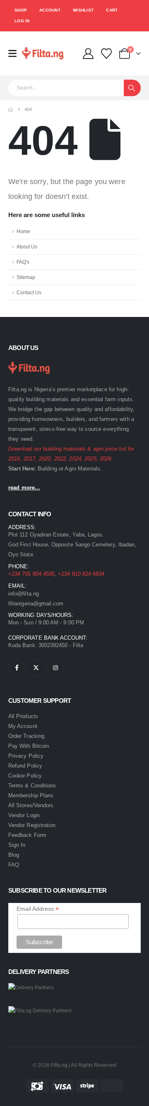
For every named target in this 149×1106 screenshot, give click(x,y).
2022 (60, 459)
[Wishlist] (106, 53)
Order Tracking (26, 736)
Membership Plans (30, 795)
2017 (30, 459)
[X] (36, 667)
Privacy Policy (25, 756)
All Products (23, 716)
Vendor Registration (31, 825)
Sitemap (26, 277)
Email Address (38, 909)
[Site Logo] (45, 53)
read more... (24, 487)
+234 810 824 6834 (81, 574)
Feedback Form (27, 835)
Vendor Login (24, 815)
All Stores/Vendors (30, 805)
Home (23, 231)
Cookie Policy (25, 776)
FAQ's (23, 262)
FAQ (13, 865)
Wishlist (83, 10)
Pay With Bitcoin (28, 746)
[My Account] (88, 53)
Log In (22, 21)
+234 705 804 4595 (31, 574)
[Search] (132, 88)
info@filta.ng (23, 594)
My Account (22, 726)
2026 (106, 459)
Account (49, 10)
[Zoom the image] (31, 362)
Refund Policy (25, 766)
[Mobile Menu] (15, 53)
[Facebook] (16, 667)
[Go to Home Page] (10, 109)
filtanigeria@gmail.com (35, 603)
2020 (45, 459)
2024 (75, 459)
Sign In (16, 845)
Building (47, 469)
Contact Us (29, 292)
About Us (27, 246)
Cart (112, 10)
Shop (20, 10)
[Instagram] (55, 667)
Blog (13, 855)
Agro (70, 469)
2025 (90, 459)
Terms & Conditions (32, 785)
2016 (14, 459)
